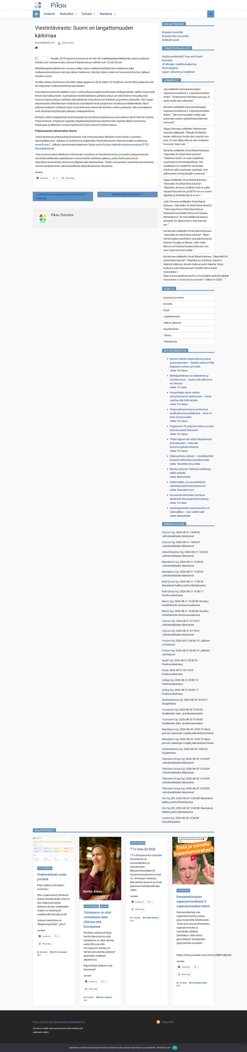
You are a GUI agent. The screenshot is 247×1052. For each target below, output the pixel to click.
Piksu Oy (38, 1022)
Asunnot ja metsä (173, 298)
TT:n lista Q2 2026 (142, 849)
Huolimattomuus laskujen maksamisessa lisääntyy (60, 196)
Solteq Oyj (168, 680)
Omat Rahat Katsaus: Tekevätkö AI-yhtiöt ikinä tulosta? (186, 152)
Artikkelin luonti (170, 40)
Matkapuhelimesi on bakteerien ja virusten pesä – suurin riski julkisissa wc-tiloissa (191, 379)
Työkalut (86, 14)
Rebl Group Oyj (170, 582)
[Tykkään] (36, 48)
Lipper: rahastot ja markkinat (178, 72)
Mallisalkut (66, 14)
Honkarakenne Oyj (172, 700)
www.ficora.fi (42, 145)
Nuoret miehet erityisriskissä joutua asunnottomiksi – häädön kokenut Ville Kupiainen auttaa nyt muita (192, 363)
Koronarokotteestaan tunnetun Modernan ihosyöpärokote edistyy (189, 497)
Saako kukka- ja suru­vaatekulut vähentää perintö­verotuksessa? (188, 484)
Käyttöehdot (63, 1022)
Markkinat (106, 14)
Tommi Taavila (152, 917)
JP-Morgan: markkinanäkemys (179, 64)
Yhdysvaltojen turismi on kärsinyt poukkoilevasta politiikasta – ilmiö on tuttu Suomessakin (191, 413)
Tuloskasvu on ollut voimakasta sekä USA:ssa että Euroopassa (97, 919)
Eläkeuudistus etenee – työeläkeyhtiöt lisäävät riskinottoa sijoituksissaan (192, 458)
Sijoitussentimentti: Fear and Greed (182, 57)
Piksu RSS (168, 1022)
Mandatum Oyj (170, 562)
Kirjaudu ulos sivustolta (175, 36)
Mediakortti (78, 1022)
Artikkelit (49, 14)
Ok (175, 1047)
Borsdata (167, 60)
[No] (243, 1047)
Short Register (170, 68)
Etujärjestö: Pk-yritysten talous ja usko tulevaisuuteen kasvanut (192, 428)
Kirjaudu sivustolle (172, 32)
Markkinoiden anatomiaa (126, 194)
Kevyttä (167, 304)
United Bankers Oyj (173, 552)
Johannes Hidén (199, 982)
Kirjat (166, 310)
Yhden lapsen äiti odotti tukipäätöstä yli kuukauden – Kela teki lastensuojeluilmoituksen (191, 443)
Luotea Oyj (168, 818)
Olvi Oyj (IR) (168, 798)
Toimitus (49, 1022)
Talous (167, 335)
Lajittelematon (171, 316)
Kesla (165, 670)
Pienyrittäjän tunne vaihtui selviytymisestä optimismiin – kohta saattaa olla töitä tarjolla (190, 396)
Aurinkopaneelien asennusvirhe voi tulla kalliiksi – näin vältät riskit (190, 510)
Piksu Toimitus (105, 997)
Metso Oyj (168, 601)
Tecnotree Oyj (170, 710)
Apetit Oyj (167, 660)
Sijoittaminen (171, 329)
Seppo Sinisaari (59, 952)
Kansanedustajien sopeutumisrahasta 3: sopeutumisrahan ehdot (186, 93)
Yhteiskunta (170, 342)
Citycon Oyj (168, 532)
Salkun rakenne (172, 323)
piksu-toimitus (68, 42)
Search (210, 14)
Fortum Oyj (168, 641)
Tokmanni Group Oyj (173, 759)
